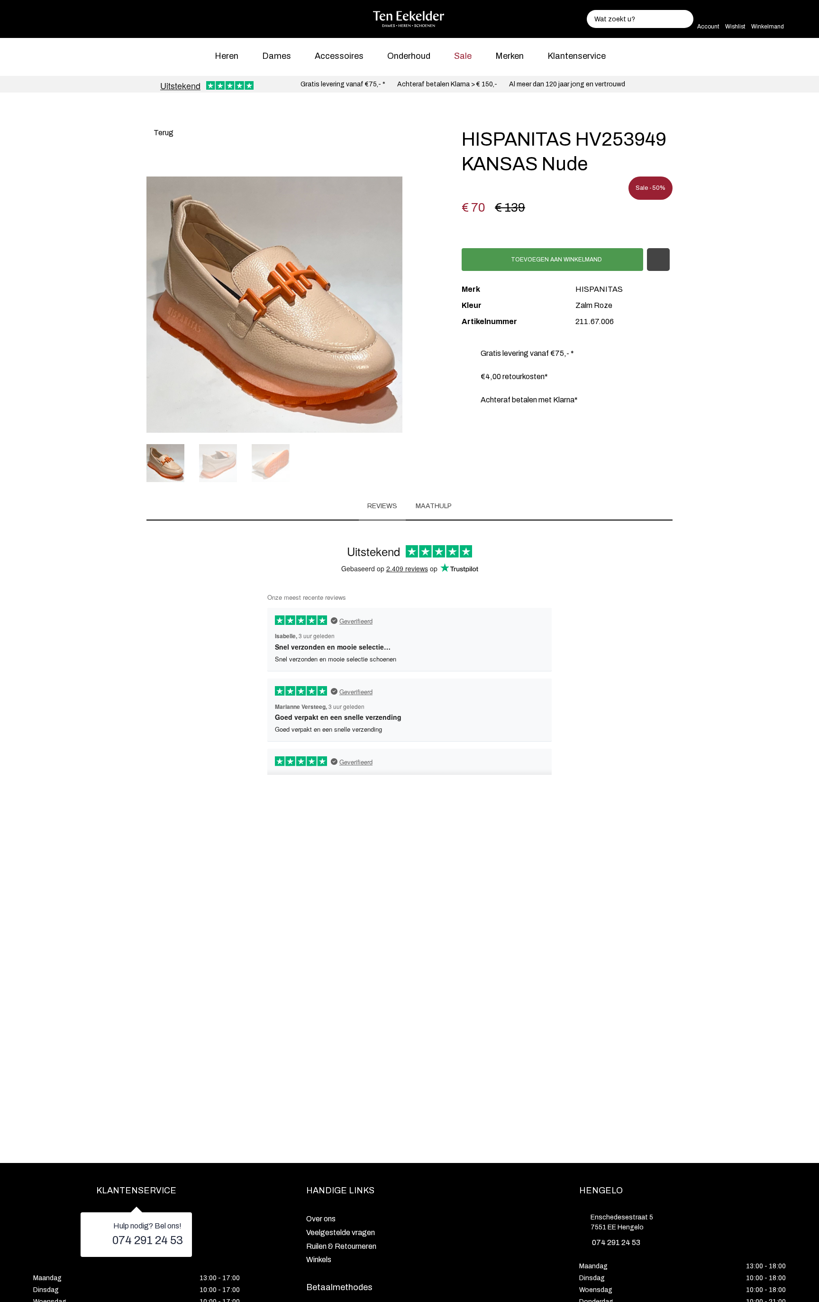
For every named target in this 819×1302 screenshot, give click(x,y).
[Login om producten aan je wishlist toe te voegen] (658, 259)
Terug (162, 133)
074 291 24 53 (147, 1240)
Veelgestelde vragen (340, 1232)
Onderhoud (408, 56)
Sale (463, 56)
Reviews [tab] (382, 506)
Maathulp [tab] (434, 506)
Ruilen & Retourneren (341, 1246)
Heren (226, 56)
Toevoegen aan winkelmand (556, 259)
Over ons (321, 1219)
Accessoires (339, 56)
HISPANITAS (599, 289)
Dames (276, 56)
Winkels (318, 1260)
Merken (509, 56)
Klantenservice (576, 56)
